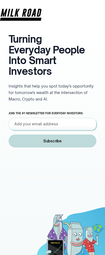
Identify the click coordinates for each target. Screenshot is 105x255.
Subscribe (52, 141)
